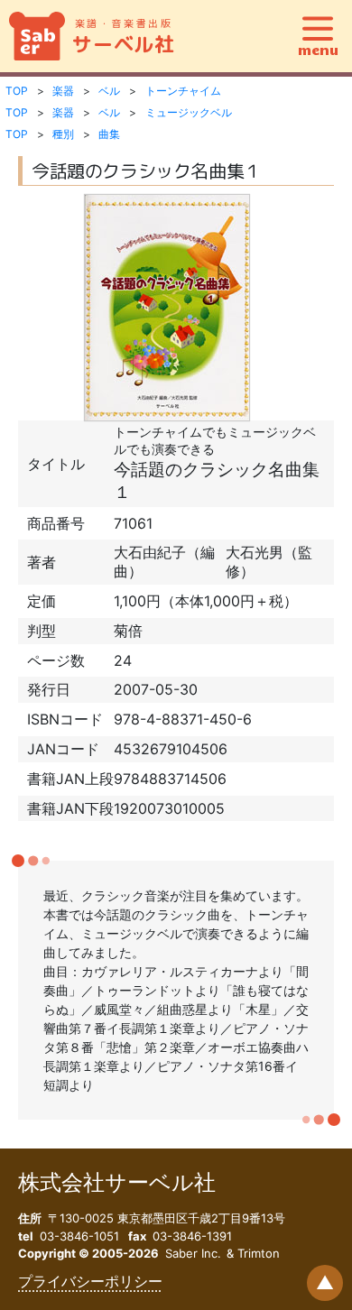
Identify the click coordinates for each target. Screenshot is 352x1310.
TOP (16, 90)
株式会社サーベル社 (117, 1182)
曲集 (109, 134)
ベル (109, 90)
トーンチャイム (183, 90)
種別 (63, 134)
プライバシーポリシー (90, 1281)
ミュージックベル (188, 112)
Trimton (258, 1253)
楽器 (63, 90)
